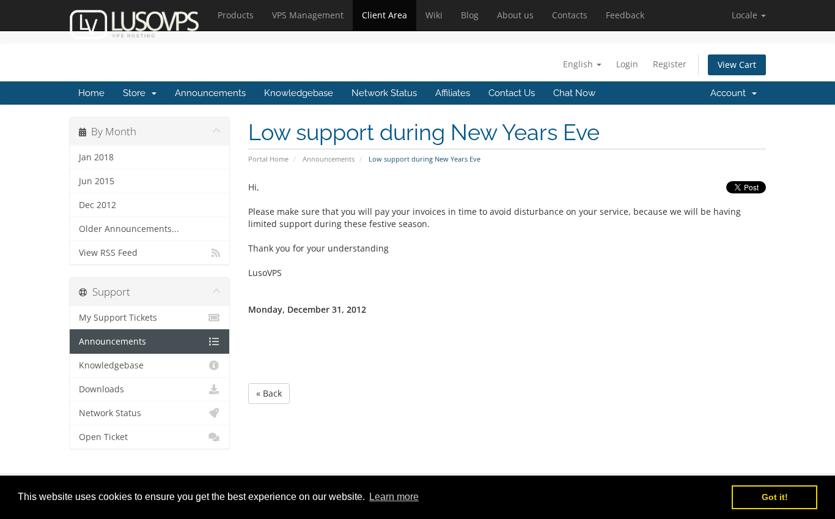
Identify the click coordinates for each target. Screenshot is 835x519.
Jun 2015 (96, 181)
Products (236, 15)
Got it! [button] (775, 497)
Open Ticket (103, 436)
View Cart (737, 64)
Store (136, 93)
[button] (749, 15)
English (579, 64)
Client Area (384, 15)
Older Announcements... (129, 228)
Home (91, 93)
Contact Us (511, 93)
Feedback (625, 15)
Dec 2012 (97, 205)
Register (669, 64)
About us (515, 15)
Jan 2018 (96, 157)
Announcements (210, 93)
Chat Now (574, 93)
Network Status (384, 93)
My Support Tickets (118, 317)
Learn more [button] (394, 496)
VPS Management (308, 15)
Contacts (569, 15)
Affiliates (452, 93)
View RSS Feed (108, 252)
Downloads (101, 389)
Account (730, 93)
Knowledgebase (298, 93)
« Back (269, 393)
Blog (470, 15)
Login (627, 64)
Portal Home (268, 158)
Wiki (434, 15)
